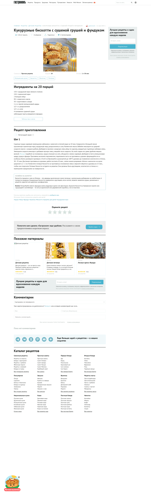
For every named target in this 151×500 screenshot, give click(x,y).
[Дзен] (50, 339)
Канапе (39, 383)
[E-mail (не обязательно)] (83, 311)
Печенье (51, 78)
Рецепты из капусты (20, 359)
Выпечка (42, 78)
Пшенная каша (42, 407)
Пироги (63, 389)
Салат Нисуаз (41, 365)
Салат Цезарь (41, 363)
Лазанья (87, 385)
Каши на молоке (42, 409)
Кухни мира (18, 411)
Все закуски (41, 391)
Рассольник (64, 363)
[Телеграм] (18, 339)
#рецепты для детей (49, 200)
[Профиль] (136, 2)
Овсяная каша (41, 400)
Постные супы (65, 402)
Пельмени (87, 363)
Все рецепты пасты (90, 391)
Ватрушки (64, 378)
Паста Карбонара (90, 378)
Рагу (85, 367)
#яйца (21, 200)
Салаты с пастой (89, 387)
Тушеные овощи (89, 369)
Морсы (86, 400)
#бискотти (39, 200)
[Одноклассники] (31, 339)
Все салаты (40, 371)
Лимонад (87, 405)
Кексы (63, 383)
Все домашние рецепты (21, 371)
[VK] (24, 339)
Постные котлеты (66, 409)
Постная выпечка (66, 405)
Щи (62, 359)
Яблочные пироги (19, 365)
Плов (86, 361)
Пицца (16, 378)
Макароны (87, 389)
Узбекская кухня (19, 407)
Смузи (86, 409)
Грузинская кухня (19, 400)
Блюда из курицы (19, 385)
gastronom (91, 26)
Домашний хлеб (66, 385)
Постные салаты (66, 398)
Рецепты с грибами (20, 363)
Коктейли (87, 398)
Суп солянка (65, 367)
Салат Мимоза (41, 367)
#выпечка (32, 200)
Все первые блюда (67, 371)
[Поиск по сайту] (124, 2)
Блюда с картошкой (20, 361)
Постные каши (65, 407)
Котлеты (87, 359)
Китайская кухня (19, 405)
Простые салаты (42, 359)
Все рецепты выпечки (67, 391)
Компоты (87, 407)
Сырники (17, 380)
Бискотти (33, 78)
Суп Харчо (64, 369)
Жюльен (40, 378)
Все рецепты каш (42, 411)
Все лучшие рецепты (20, 391)
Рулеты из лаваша (43, 380)
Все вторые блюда (90, 371)
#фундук (26, 200)
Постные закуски (66, 400)
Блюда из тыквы (19, 369)
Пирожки (64, 387)
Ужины (16, 389)
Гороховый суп (65, 365)
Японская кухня (19, 409)
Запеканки (17, 387)
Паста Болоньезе (89, 380)
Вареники (87, 365)
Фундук (22, 154)
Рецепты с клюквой (20, 367)
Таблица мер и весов (28, 119)
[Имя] (36, 311)
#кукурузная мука (62, 200)
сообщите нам (54, 195)
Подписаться (96, 282)
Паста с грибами (89, 383)
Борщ (62, 361)
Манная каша (41, 405)
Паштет (39, 387)
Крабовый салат (42, 369)
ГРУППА (49, 260)
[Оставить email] (72, 282)
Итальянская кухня (21, 78)
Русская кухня (18, 398)
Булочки (63, 380)
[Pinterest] (37, 339)
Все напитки (88, 411)
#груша (16, 200)
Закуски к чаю (42, 389)
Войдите (48, 306)
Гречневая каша (42, 398)
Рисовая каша (41, 402)
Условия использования (87, 288)
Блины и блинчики (20, 383)
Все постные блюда (67, 411)
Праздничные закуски (44, 385)
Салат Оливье (41, 361)
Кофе (86, 402)
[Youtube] (44, 339)
